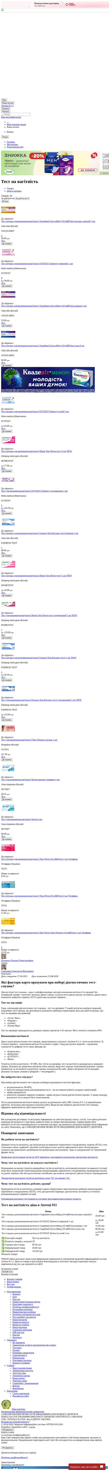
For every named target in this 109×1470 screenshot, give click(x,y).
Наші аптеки (13, 1282)
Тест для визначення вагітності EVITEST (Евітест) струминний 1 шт (34, 491)
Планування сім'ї (15, 147)
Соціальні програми (22, 1330)
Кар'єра (16, 1335)
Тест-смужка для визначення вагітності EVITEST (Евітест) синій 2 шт (35, 411)
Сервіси (10, 1365)
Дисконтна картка (21, 1375)
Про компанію (14, 1291)
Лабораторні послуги (22, 1370)
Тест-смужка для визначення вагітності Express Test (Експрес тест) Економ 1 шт (39, 533)
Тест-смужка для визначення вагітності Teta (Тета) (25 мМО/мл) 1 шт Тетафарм (39, 859)
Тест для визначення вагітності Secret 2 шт (21, 819)
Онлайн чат (7, 1272)
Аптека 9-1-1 (7, 105)
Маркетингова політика (24, 1312)
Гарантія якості (19, 1355)
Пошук (5, 137)
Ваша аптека (18, 1378)
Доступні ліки (19, 1373)
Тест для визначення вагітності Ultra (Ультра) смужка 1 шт (29, 740)
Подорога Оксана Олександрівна (17, 960)
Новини (16, 1294)
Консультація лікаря (16, 124)
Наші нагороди (19, 1319)
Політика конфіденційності (25, 1307)
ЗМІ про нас (18, 1332)
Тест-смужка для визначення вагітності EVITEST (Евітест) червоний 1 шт (37, 263)
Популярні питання (21, 1360)
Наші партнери (19, 1327)
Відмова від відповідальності (15, 1422)
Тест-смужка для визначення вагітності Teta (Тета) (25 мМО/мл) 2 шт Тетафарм (39, 896)
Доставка (16, 1347)
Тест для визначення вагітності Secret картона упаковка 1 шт (30, 779)
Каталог (5, 108)
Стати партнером (20, 1393)
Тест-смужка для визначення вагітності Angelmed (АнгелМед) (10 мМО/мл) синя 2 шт (42, 345)
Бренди (16, 1386)
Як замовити (18, 1342)
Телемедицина (14, 1287)
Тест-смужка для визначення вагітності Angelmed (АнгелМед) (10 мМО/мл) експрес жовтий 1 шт (48, 221)
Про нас (16, 1299)
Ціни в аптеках (14, 191)
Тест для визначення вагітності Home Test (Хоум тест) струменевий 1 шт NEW (39, 615)
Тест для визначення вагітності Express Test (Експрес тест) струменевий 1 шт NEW (41, 700)
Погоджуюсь (7, 1430)
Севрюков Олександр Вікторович (17, 971)
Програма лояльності (22, 1304)
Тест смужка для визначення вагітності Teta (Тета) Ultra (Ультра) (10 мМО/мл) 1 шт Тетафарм (46, 933)
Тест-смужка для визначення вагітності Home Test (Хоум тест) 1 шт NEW (36, 575)
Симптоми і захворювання (25, 1383)
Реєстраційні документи (24, 1317)
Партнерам (12, 1391)
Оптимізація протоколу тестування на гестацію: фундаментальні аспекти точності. (41, 1199)
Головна (11, 142)
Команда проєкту (20, 1322)
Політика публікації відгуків (26, 1314)
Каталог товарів (14, 1279)
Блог (14, 1297)
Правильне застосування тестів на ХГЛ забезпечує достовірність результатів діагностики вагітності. (49, 1157)
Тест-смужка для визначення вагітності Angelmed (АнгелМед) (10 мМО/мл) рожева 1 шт (44, 306)
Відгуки (11, 1284)
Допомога (11, 1340)
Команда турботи (20, 1325)
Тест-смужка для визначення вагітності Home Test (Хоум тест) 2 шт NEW (36, 451)
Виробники (18, 1388)
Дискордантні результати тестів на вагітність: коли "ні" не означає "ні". (35, 1178)
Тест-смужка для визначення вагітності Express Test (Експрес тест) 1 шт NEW (38, 658)
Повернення (18, 1358)
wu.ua (32, 1427)
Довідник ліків (19, 1381)
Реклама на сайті (20, 1396)
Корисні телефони (21, 1363)
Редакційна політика (22, 1309)
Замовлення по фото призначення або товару (34, 1345)
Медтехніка (12, 144)
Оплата (16, 1350)
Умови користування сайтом (26, 1302)
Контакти (17, 1337)
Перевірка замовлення (23, 1353)
